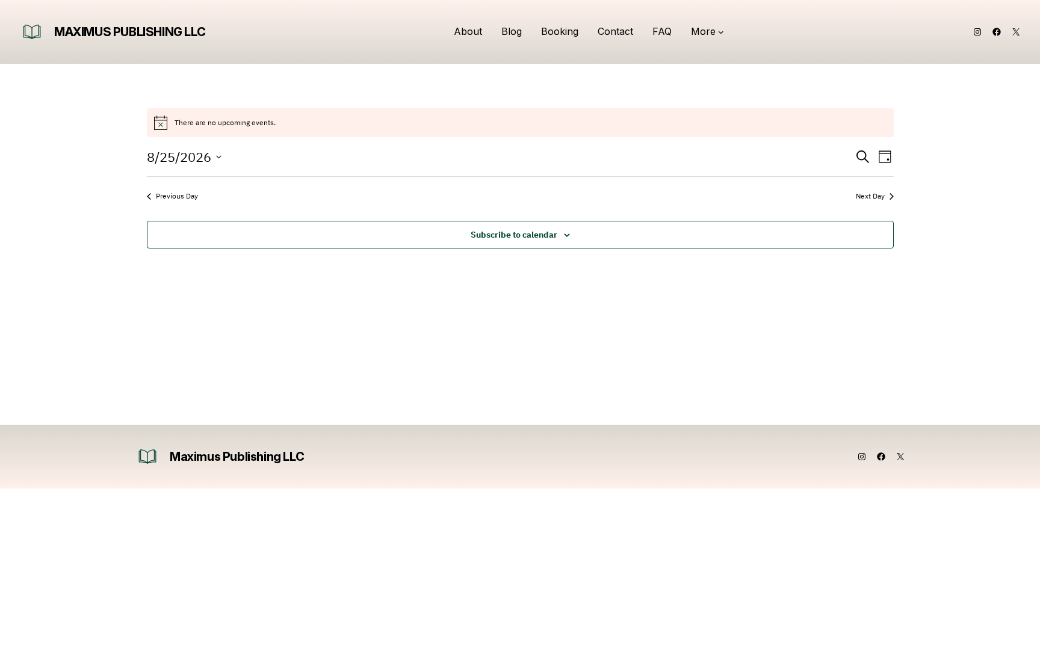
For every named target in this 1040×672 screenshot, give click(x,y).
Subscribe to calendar (514, 234)
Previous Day (177, 195)
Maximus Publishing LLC (129, 32)
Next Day (870, 195)
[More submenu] (721, 32)
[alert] (520, 122)
